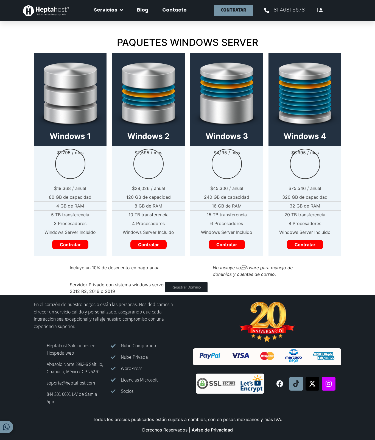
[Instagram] (328, 384)
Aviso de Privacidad (212, 430)
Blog (142, 10)
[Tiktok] (296, 384)
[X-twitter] (312, 384)
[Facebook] (280, 384)
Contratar (70, 244)
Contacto (174, 10)
